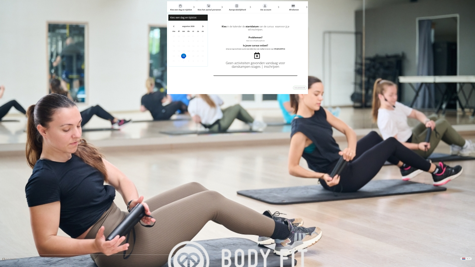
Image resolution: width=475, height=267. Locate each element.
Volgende (299, 88)
